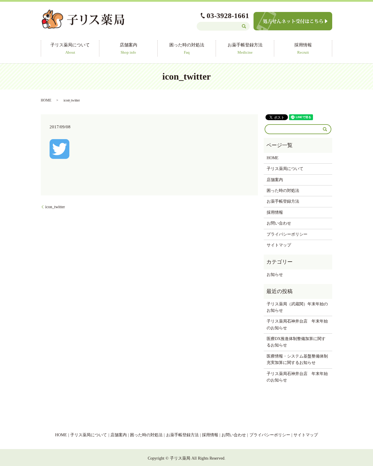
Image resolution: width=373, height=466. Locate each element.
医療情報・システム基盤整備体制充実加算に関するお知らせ (297, 359)
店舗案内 (128, 48)
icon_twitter (55, 207)
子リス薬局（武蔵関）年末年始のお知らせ (297, 307)
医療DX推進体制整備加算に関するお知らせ (296, 342)
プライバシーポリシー (287, 234)
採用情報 (303, 48)
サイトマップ (279, 245)
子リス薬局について (70, 48)
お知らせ (275, 274)
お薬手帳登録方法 (245, 48)
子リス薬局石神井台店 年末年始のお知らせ (297, 324)
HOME (46, 100)
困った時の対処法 (186, 48)
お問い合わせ (279, 223)
